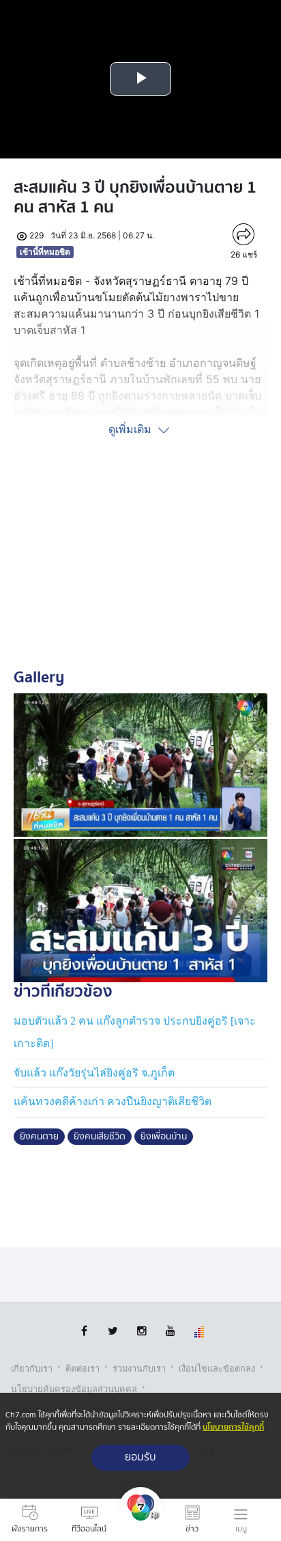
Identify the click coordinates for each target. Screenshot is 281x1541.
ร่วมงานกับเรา (139, 1368)
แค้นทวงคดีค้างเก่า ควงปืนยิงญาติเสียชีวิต (112, 1101)
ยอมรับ (140, 1457)
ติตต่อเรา (82, 1368)
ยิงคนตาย (39, 1136)
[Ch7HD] (140, 1520)
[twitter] (113, 1331)
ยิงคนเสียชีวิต (99, 1136)
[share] (243, 234)
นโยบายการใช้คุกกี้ (233, 1427)
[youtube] (170, 1331)
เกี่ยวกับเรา (32, 1368)
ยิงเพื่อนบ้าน (163, 1136)
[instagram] (141, 1331)
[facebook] (84, 1331)
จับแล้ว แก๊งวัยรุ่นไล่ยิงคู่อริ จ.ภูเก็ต (94, 1073)
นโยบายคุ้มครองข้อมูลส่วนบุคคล (74, 1389)
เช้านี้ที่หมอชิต (45, 252)
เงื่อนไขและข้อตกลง (217, 1368)
